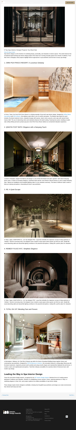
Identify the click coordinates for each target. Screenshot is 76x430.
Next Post (72, 395)
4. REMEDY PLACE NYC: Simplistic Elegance (21, 249)
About (32, 2)
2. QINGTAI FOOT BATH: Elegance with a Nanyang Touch (25, 127)
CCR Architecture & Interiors (34, 363)
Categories (43, 2)
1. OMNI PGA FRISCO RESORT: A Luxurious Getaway (24, 63)
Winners (55, 2)
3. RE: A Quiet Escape (12, 189)
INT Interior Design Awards (42, 377)
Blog (5, 52)
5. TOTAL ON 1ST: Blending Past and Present (20, 309)
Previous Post (4, 395)
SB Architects (16, 116)
